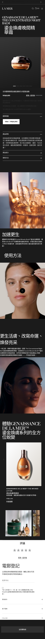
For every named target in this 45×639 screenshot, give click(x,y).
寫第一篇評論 (30, 95)
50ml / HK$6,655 (11, 121)
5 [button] (27, 86)
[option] (20, 62)
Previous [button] (3, 459)
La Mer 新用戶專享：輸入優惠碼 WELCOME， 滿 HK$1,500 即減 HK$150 (22, 2)
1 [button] (14, 86)
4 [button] (24, 86)
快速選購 (9, 501)
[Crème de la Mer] (9, 8)
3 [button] (21, 86)
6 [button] (30, 86)
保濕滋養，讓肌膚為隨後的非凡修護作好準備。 (21, 495)
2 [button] (17, 86)
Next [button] (41, 459)
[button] (2, 2)
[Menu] (42, 8)
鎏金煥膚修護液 (12, 493)
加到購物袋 (22, 629)
